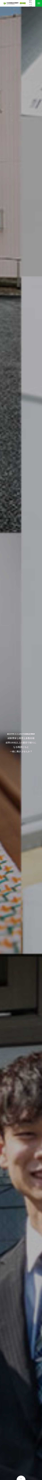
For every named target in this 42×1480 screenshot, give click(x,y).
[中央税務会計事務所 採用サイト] (14, 3)
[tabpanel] (21, 743)
